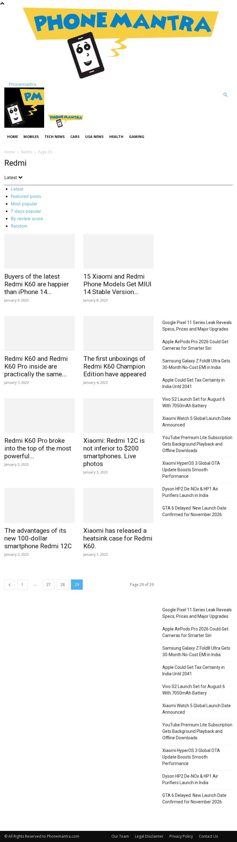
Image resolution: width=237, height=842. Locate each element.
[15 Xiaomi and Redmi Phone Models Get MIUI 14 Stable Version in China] (118, 251)
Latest (17, 188)
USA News (94, 136)
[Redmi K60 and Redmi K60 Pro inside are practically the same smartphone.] (39, 333)
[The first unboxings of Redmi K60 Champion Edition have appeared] (118, 333)
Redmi (26, 152)
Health (116, 136)
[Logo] (24, 126)
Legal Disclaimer (149, 836)
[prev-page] (9, 584)
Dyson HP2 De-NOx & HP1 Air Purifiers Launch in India (190, 492)
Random (19, 226)
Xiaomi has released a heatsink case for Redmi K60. (117, 538)
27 (48, 584)
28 (62, 584)
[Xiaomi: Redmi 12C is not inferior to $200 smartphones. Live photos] (118, 415)
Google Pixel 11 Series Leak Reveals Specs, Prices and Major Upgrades (197, 325)
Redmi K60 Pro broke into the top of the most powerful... (37, 448)
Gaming (136, 136)
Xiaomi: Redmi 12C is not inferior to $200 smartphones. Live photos (114, 452)
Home (12, 136)
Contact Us (208, 836)
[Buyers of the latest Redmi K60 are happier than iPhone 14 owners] (39, 251)
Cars (75, 136)
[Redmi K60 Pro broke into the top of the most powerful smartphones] (39, 415)
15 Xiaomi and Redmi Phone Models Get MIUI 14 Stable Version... (117, 284)
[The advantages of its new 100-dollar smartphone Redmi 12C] (39, 505)
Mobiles (31, 136)
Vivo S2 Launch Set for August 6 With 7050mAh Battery (193, 402)
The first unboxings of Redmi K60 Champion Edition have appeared (114, 366)
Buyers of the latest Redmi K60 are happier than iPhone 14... (36, 284)
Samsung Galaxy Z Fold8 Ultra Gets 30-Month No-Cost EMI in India (196, 364)
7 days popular (26, 211)
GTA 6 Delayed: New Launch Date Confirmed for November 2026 (194, 511)
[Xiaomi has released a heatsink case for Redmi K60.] (118, 505)
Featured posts (26, 196)
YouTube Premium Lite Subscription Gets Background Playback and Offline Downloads (197, 444)
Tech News (54, 136)
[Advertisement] (197, 277)
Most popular (24, 203)
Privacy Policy (181, 836)
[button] (225, 95)
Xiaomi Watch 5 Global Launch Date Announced (196, 421)
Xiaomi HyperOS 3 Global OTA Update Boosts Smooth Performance (191, 470)
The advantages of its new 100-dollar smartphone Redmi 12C (38, 538)
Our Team (120, 836)
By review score (27, 218)
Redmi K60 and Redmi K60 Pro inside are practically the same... (36, 366)
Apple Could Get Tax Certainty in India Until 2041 (193, 383)
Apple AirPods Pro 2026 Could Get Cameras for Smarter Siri (195, 345)
